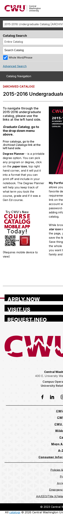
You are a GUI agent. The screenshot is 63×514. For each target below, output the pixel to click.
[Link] (17, 246)
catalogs (14, 512)
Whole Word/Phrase (20, 57)
